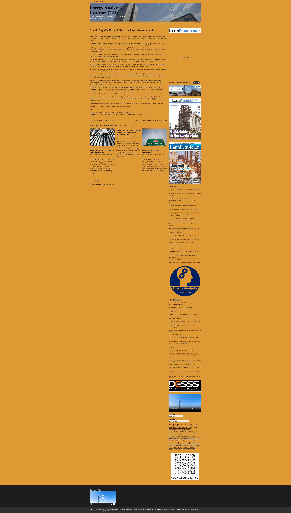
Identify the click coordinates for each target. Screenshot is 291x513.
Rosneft (197, 445)
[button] (103, 498)
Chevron (96, 114)
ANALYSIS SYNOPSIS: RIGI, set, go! (177, 260)
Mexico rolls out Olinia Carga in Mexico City (180, 198)
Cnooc (195, 427)
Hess (199, 438)
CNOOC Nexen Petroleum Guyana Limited (179, 429)
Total (184, 447)
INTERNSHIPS (122, 23)
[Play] (92, 504)
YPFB (192, 450)
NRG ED (130, 23)
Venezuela (130, 112)
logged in (100, 184)
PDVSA (192, 443)
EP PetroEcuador (173, 434)
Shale (175, 447)
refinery (178, 445)
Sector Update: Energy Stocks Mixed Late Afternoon (182, 350)
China (101, 114)
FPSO (178, 438)
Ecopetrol (190, 431)
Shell (180, 447)
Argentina (119, 130)
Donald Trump (183, 431)
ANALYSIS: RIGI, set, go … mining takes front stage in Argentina (184, 262)
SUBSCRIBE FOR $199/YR (167, 23)
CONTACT (155, 23)
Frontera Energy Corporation (188, 438)
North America (119, 112)
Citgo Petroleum (173, 427)
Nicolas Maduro (173, 443)
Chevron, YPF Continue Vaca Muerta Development (126, 133)
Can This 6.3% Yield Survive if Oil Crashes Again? (181, 307)
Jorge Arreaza (108, 114)
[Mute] (111, 504)
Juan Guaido (115, 114)
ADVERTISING (113, 23)
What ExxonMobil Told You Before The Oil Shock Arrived (183, 353)
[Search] (199, 22)
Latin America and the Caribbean (105, 112)
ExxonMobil (172, 438)
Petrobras (171, 445)
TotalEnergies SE (173, 450)
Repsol (191, 445)
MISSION (105, 23)
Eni (196, 431)
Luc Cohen (98, 36)
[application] (103, 498)
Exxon (193, 436)
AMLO (170, 424)
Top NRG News (175, 300)
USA (125, 112)
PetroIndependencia (134, 114)
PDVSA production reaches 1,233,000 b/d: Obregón (181, 218)
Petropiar (143, 114)
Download (196, 82)
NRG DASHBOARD (146, 23)
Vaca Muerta (182, 450)
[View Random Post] (197, 22)
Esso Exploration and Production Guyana (179, 436)
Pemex (197, 443)
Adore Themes (108, 511)
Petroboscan (123, 114)
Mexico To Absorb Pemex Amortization (150, 151)
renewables (185, 445)
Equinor (181, 434)
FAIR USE (137, 23)
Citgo (197, 424)
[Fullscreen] (114, 504)
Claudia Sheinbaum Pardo (185, 427)
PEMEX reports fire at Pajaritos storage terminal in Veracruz (184, 228)
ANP (175, 424)
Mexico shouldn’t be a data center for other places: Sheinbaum (185, 239)
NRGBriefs (181, 443)
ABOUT (98, 23)
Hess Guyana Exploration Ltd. (176, 440)
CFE (182, 424)
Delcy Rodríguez (173, 431)
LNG (195, 440)
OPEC (187, 443)
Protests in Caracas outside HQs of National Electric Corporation (185, 221)
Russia (148, 114)
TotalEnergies (191, 447)
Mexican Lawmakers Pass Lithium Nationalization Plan (102, 151)
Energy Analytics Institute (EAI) (106, 10)
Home (92, 23)
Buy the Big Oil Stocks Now (175, 334)
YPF (188, 450)
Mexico (111, 148)
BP (178, 424)
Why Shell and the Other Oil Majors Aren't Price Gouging (183, 314)
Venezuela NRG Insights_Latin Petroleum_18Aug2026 (180, 82)
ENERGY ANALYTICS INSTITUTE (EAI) (98, 154)
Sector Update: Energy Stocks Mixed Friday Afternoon (182, 364)
